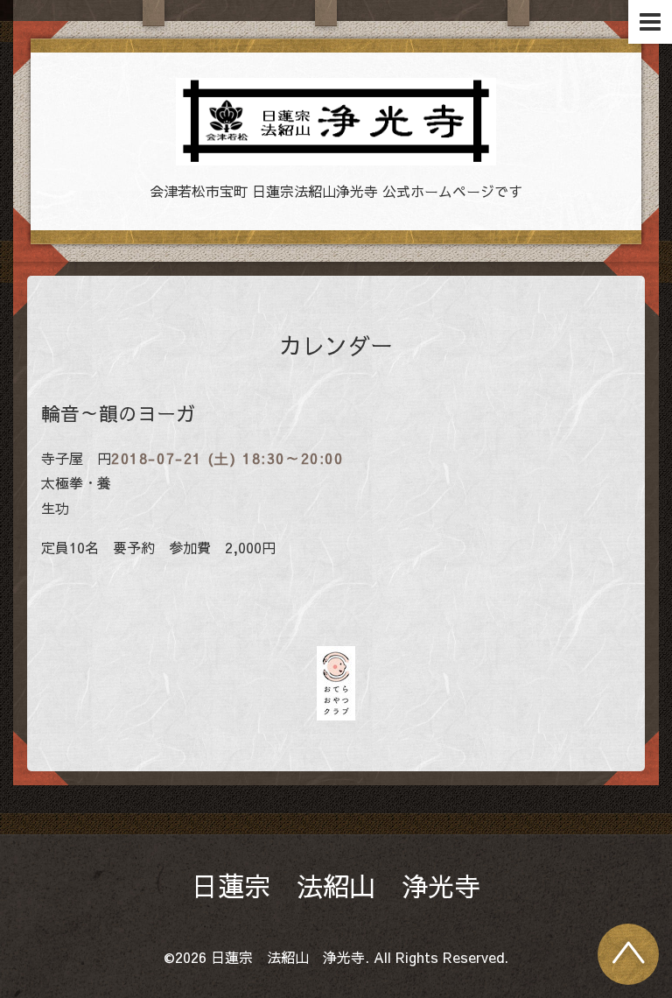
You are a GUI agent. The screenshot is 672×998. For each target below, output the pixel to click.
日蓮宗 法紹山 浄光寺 (336, 885)
